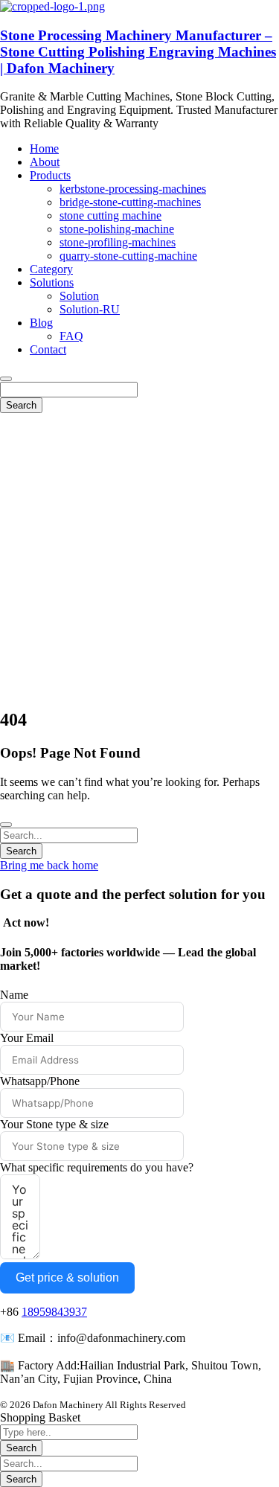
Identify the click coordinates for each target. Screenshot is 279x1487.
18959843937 (54, 1311)
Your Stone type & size (54, 1124)
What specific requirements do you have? (96, 1167)
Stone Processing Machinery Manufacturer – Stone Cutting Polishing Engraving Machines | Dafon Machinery (138, 52)
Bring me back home (49, 865)
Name (14, 994)
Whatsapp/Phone (40, 1081)
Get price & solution (67, 1277)
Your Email (27, 1038)
